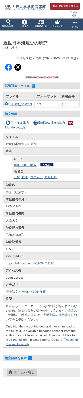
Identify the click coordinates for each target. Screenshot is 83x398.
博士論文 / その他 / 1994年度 (26, 291)
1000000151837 (25, 165)
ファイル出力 (20, 122)
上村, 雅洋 (21, 177)
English (74, 12)
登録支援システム (68, 6)
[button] (8, 24)
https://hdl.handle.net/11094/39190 (30, 263)
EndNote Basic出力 (51, 122)
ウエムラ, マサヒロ (43, 177)
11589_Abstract (21, 104)
